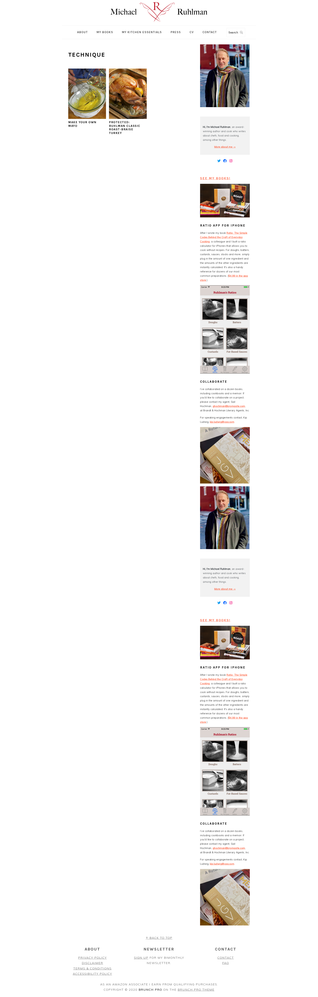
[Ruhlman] (159, 23)
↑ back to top (159, 938)
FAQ (225, 963)
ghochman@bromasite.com (229, 406)
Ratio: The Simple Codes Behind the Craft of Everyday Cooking (223, 237)
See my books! (215, 178)
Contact (225, 958)
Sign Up (141, 958)
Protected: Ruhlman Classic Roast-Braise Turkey (124, 127)
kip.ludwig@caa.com (222, 421)
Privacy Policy (92, 958)
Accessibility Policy (92, 974)
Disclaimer (92, 963)
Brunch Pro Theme (196, 990)
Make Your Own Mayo (82, 124)
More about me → (225, 146)
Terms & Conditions (92, 968)
